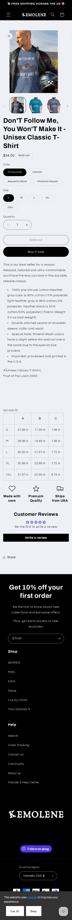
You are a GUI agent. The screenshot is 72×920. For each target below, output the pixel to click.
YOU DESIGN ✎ (19, 709)
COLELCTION (17, 700)
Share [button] (11, 557)
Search (13, 735)
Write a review (36, 537)
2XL (13, 208)
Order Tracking (18, 745)
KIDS (11, 681)
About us (14, 773)
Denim (40, 173)
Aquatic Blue (19, 182)
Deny (33, 911)
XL (50, 199)
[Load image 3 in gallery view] (54, 105)
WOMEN (14, 662)
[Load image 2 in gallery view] (36, 105)
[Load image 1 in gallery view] (18, 105)
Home (12, 690)
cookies (32, 897)
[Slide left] (4, 106)
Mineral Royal (49, 182)
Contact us (15, 754)
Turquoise (17, 173)
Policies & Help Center (23, 782)
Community (16, 763)
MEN (11, 672)
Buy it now (36, 251)
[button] (8, 14)
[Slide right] (67, 106)
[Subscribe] (59, 638)
